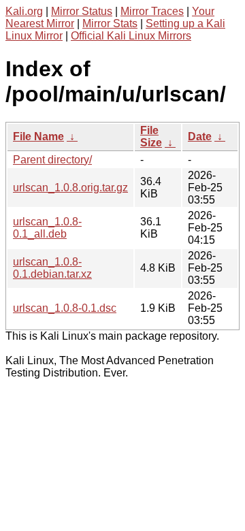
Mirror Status (81, 11)
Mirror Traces (152, 11)
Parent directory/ (52, 159)
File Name (38, 136)
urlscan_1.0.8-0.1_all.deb (47, 228)
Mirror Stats (109, 23)
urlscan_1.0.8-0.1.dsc (64, 308)
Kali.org (24, 11)
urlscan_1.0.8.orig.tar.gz (70, 187)
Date (200, 136)
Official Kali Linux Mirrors (131, 36)
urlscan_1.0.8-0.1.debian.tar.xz (52, 268)
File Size (151, 136)
